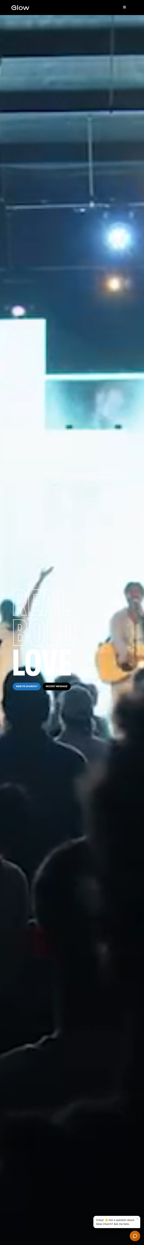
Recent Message (57, 686)
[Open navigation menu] (125, 7)
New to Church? (27, 686)
